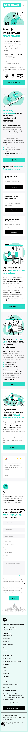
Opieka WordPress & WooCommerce (12, 661)
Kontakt (5, 681)
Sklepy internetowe (8, 644)
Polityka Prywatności (12, 723)
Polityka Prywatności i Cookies (10, 684)
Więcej (12, 384)
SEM (17, 58)
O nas (4, 670)
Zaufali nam (12, 306)
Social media (6, 653)
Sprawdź (14, 187)
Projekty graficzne (7, 655)
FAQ (4, 679)
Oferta (4, 667)
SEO (14, 58)
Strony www (6, 641)
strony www (14, 54)
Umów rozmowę (12, 82)
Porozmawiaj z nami (12, 708)
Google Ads (6, 650)
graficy (17, 60)
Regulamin (22, 723)
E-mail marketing (7, 658)
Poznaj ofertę (12, 160)
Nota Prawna (6, 687)
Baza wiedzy (6, 676)
